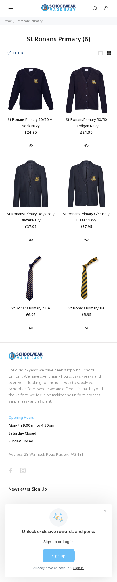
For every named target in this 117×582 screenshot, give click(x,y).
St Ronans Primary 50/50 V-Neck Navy (31, 123)
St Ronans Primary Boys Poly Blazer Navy (31, 217)
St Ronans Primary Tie (86, 308)
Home (7, 21)
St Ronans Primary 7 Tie (30, 308)
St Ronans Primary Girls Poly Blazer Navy (86, 217)
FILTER (18, 53)
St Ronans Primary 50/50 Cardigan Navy (86, 123)
